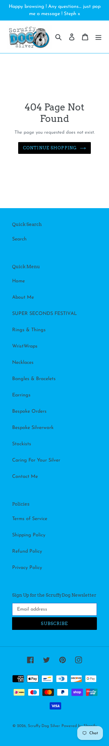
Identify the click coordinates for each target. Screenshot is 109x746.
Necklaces (23, 362)
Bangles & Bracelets (34, 378)
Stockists (21, 444)
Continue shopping (50, 147)
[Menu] (98, 36)
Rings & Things (29, 330)
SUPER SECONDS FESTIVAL (44, 313)
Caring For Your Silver (36, 460)
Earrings (21, 395)
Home (18, 281)
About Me (23, 297)
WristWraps (25, 346)
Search (19, 239)
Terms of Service (29, 518)
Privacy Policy (27, 567)
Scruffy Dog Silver (44, 726)
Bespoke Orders (29, 411)
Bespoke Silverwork (33, 427)
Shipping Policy (28, 535)
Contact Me (25, 476)
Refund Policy (27, 551)
